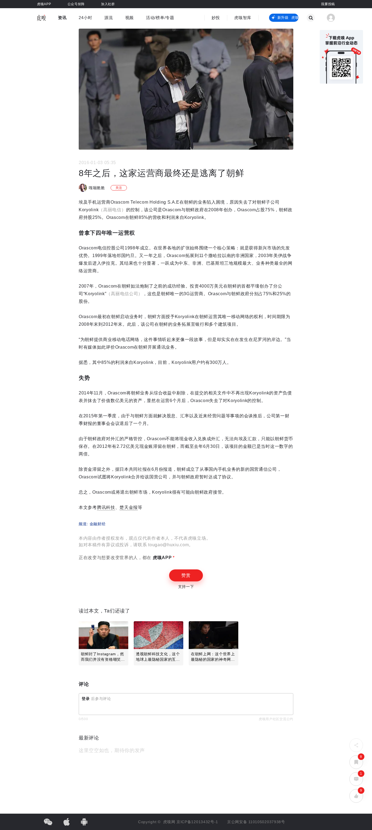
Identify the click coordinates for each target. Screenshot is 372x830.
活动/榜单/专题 (160, 17)
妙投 (216, 17)
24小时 (85, 17)
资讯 (62, 17)
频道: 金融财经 (92, 524)
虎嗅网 (169, 822)
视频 (129, 17)
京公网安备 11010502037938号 (256, 822)
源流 (108, 17)
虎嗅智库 (242, 17)
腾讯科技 (106, 507)
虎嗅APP (161, 557)
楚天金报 (129, 507)
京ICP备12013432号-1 (197, 822)
